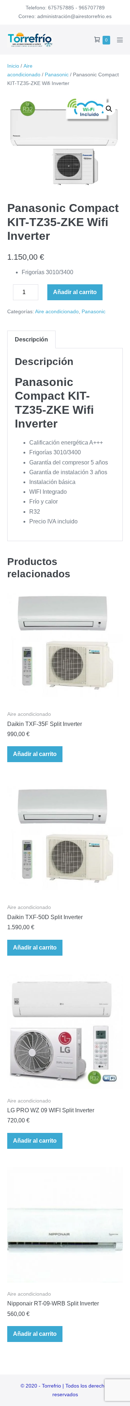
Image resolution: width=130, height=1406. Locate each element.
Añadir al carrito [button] (35, 754)
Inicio (13, 66)
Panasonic (57, 74)
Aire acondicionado (57, 311)
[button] (109, 108)
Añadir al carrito (75, 292)
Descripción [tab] (31, 339)
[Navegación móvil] (120, 40)
